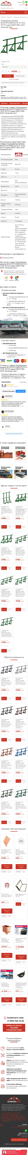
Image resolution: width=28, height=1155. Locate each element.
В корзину (4, 526)
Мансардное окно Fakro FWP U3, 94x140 (21, 895)
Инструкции (4, 1118)
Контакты (19, 2)
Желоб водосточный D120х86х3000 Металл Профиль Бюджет (21, 852)
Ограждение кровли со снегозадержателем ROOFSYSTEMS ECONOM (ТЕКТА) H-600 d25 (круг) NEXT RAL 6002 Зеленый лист (21, 511)
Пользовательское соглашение (8, 1115)
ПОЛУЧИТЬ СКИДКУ (14, 79)
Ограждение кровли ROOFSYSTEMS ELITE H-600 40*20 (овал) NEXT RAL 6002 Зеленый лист (6, 633)
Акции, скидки (9, 1117)
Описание (4, 103)
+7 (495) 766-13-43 (24, 2)
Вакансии (21, 1118)
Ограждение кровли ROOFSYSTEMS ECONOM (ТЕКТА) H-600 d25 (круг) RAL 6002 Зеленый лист (6, 551)
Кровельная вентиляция (5, 447)
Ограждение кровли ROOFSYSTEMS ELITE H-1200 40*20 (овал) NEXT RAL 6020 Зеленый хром (6, 805)
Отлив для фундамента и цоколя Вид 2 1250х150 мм (5, 984)
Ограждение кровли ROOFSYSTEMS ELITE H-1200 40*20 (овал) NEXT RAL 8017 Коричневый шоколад (21, 724)
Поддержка (7, 1121)
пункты (10, 91)
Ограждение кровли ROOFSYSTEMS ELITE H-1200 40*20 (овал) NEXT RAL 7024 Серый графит (6, 681)
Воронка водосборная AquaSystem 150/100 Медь (5, 940)
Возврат (3, 1117)
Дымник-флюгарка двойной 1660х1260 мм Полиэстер (21, 940)
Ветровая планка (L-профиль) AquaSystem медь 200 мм (6, 851)
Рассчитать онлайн (7, 866)
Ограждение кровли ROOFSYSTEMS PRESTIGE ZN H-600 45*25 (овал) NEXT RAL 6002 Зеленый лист (20, 551)
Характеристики (15, 103)
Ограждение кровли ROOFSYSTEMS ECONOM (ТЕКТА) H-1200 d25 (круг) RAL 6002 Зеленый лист (6, 510)
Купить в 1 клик (9, 527)
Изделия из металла (19, 467)
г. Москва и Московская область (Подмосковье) (19, 1127)
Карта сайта (12, 1119)
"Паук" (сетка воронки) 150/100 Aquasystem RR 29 (6, 895)
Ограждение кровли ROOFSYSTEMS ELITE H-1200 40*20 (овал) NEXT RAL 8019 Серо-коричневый (6, 723)
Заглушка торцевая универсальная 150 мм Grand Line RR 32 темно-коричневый (21, 985)
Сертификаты (21, 1117)
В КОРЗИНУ (8, 76)
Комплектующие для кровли (20, 447)
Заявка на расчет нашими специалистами (14, 1028)
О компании (19, 1115)
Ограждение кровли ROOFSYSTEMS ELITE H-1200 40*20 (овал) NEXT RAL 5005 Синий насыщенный (21, 764)
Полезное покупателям (13, 1118)
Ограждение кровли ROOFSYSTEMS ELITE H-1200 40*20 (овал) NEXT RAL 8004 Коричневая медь (6, 764)
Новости (15, 1117)
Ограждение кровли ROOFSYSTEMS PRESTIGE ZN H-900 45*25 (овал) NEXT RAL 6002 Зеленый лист (20, 592)
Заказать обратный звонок (19, 1139)
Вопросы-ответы (5, 1119)
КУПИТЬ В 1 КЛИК (20, 76)
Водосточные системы (5, 467)
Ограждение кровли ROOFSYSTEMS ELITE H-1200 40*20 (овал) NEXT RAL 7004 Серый (21, 681)
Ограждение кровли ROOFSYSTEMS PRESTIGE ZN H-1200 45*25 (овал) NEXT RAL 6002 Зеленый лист (6, 592)
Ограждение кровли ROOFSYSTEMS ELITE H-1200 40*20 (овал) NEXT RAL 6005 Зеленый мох (21, 805)
